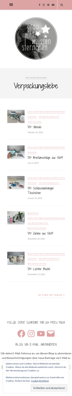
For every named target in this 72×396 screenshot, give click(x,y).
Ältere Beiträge (50, 295)
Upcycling (35, 122)
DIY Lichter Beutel (39, 269)
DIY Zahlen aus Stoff (40, 233)
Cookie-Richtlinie (40, 380)
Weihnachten (37, 228)
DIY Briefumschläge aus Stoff (45, 157)
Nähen (32, 117)
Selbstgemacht (49, 117)
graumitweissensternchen (46, 112)
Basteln (33, 213)
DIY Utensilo (34, 127)
